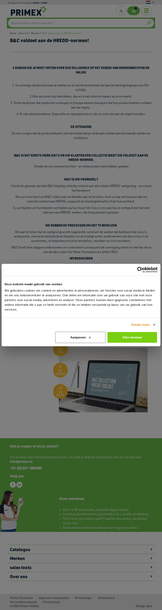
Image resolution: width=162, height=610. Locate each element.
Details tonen (140, 324)
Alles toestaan (132, 337)
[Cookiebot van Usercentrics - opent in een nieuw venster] (140, 270)
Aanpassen (78, 337)
